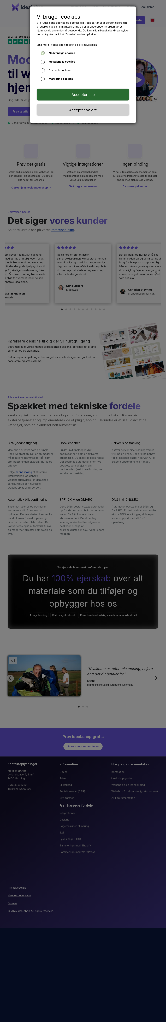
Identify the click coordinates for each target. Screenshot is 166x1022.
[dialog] (83, 511)
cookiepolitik (66, 44)
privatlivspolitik (88, 44)
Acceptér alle (83, 94)
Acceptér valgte (83, 110)
